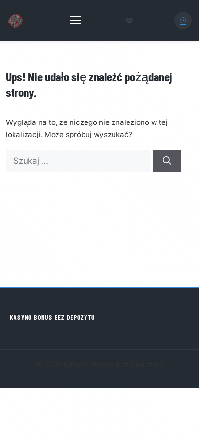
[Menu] (75, 20)
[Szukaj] (167, 161)
